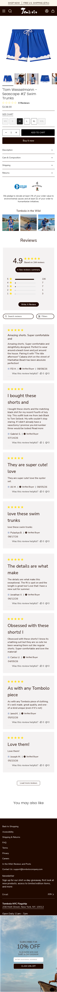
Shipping (6, 165)
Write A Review (28, 304)
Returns (6, 172)
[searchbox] (18, 316)
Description (7, 150)
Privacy (5, 853)
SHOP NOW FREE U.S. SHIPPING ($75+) (28, 3)
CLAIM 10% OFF (28, 966)
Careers (5, 858)
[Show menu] (4, 11)
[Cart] (53, 11)
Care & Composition (11, 157)
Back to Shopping (10, 826)
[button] (10, 222)
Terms (5, 847)
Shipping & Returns (11, 837)
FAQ (4, 842)
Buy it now (28, 140)
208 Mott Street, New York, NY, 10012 (23, 907)
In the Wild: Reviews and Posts (16, 864)
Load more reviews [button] (28, 783)
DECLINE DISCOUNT (28, 973)
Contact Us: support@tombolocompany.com (22, 869)
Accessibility (7, 831)
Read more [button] (37, 428)
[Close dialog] (54, 918)
